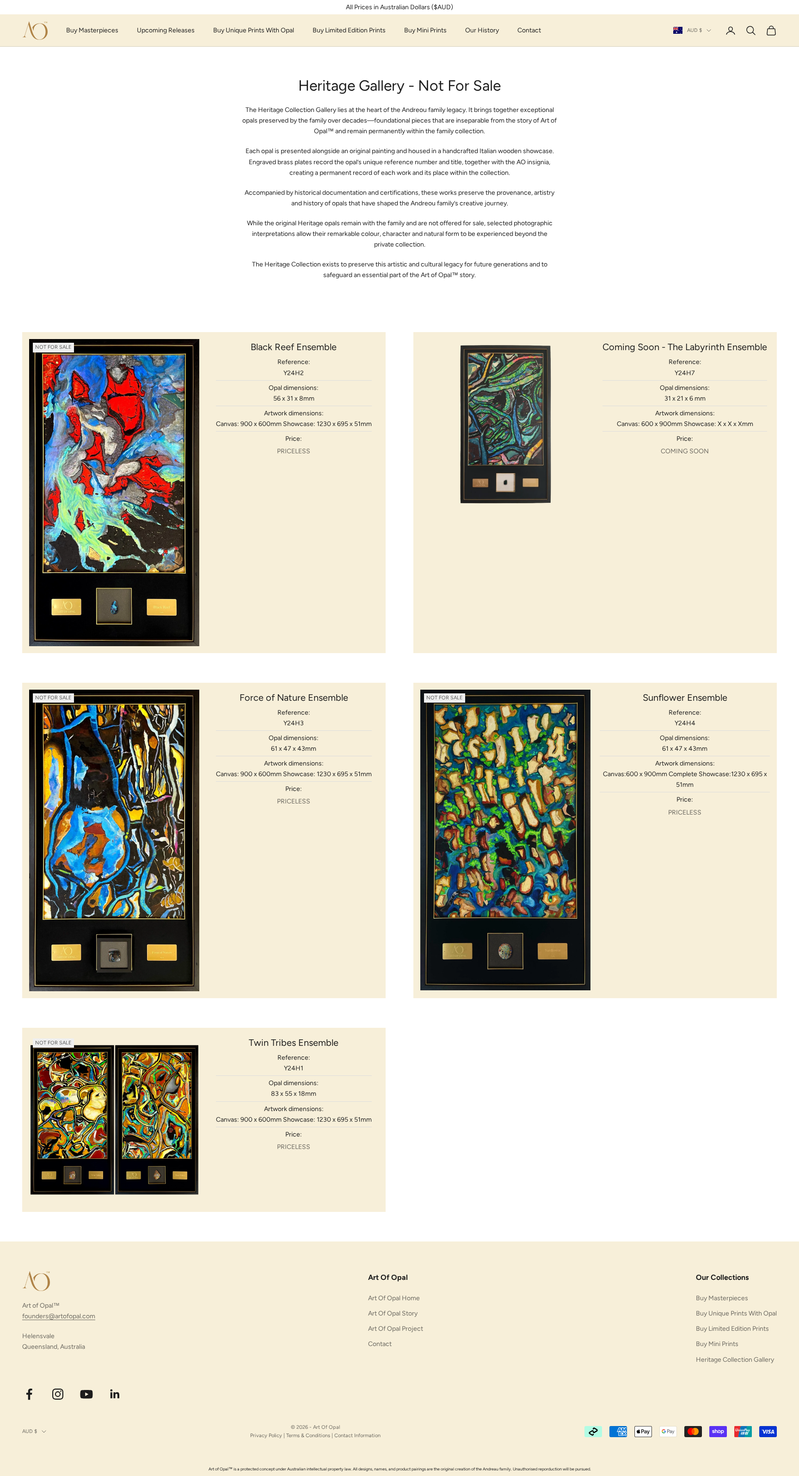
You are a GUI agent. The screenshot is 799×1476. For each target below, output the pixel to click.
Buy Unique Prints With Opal (253, 30)
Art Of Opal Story (393, 1313)
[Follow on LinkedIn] (115, 1394)
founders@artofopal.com (58, 1316)
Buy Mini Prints (425, 30)
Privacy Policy (266, 1436)
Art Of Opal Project (395, 1329)
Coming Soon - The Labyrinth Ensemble (684, 346)
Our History (482, 30)
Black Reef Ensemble (294, 346)
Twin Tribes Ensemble (293, 1042)
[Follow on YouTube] (86, 1394)
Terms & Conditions (308, 1436)
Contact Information (357, 1436)
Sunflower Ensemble (685, 697)
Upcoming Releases (166, 30)
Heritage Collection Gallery (735, 1360)
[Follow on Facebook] (29, 1394)
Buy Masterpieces (92, 30)
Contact (529, 30)
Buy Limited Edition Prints (349, 30)
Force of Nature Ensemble (294, 697)
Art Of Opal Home (394, 1298)
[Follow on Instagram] (58, 1394)
